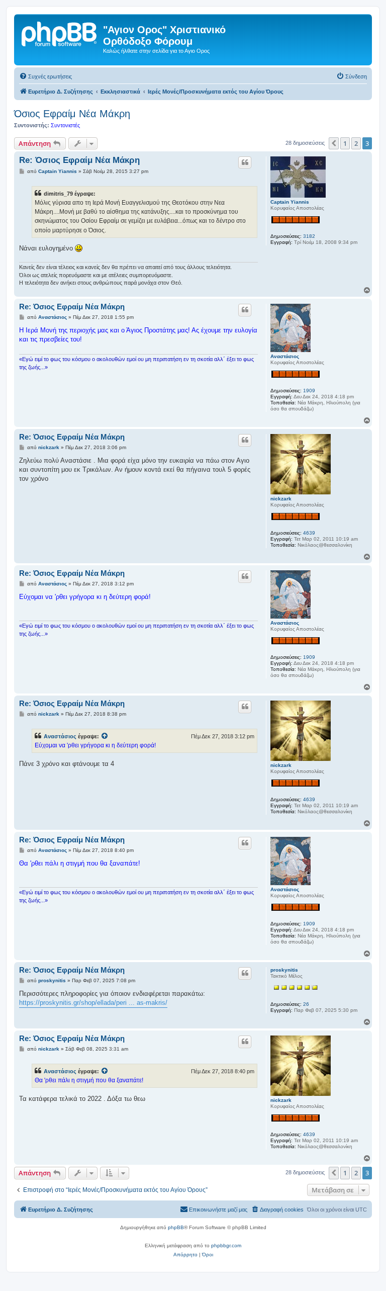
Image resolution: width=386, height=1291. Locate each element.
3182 (309, 236)
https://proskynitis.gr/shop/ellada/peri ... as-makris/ (93, 1002)
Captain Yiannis (289, 202)
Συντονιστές (65, 125)
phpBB (176, 1227)
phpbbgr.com (226, 1245)
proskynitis (284, 970)
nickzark (281, 498)
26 (306, 1004)
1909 (309, 390)
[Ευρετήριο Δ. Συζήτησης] (60, 33)
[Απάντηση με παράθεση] (244, 162)
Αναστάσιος (284, 356)
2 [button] (356, 143)
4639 (309, 533)
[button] (334, 143)
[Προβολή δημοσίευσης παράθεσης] (105, 736)
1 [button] (345, 143)
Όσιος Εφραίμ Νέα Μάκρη (72, 113)
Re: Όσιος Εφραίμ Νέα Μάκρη (79, 160)
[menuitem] (45, 76)
